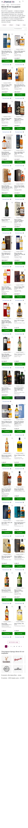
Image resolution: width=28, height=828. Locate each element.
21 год (7, 89)
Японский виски (17, 54)
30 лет (20, 89)
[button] (2, 2)
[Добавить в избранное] (12, 34)
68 (19, 646)
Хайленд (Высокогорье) (19, 156)
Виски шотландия (5, 54)
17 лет (20, 291)
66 (14, 646)
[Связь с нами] (19, 2)
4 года (19, 356)
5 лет (24, 25)
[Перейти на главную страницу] (9, 2)
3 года (17, 25)
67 (16, 646)
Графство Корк (5, 426)
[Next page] (21, 646)
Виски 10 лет (17, 393)
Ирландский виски (5, 221)
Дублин (15, 356)
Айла (23, 392)
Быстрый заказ (6, 64)
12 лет (4, 25)
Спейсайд (4, 55)
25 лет (20, 190)
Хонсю (10, 559)
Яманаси (16, 55)
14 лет (9, 426)
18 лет (11, 25)
